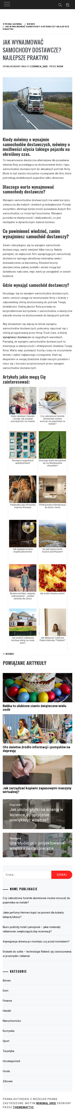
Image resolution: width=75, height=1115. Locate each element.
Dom (5, 990)
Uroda (6, 1071)
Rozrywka (8, 1031)
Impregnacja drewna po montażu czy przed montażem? (36, 941)
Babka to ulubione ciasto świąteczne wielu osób (34, 707)
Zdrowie (8, 1081)
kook (60, 66)
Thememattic (23, 1107)
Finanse (7, 1000)
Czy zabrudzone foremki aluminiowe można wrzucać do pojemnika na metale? (36, 900)
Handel (7, 1010)
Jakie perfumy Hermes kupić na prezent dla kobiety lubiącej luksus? (33, 915)
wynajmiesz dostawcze (17, 337)
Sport (6, 1041)
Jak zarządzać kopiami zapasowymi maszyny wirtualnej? (37, 790)
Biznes (10, 654)
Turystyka (8, 1051)
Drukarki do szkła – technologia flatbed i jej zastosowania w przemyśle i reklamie (37, 954)
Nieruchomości (12, 1020)
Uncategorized (11, 1061)
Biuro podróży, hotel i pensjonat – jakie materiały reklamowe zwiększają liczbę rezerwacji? (31, 929)
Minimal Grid (46, 1103)
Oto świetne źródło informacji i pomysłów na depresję (36, 749)
